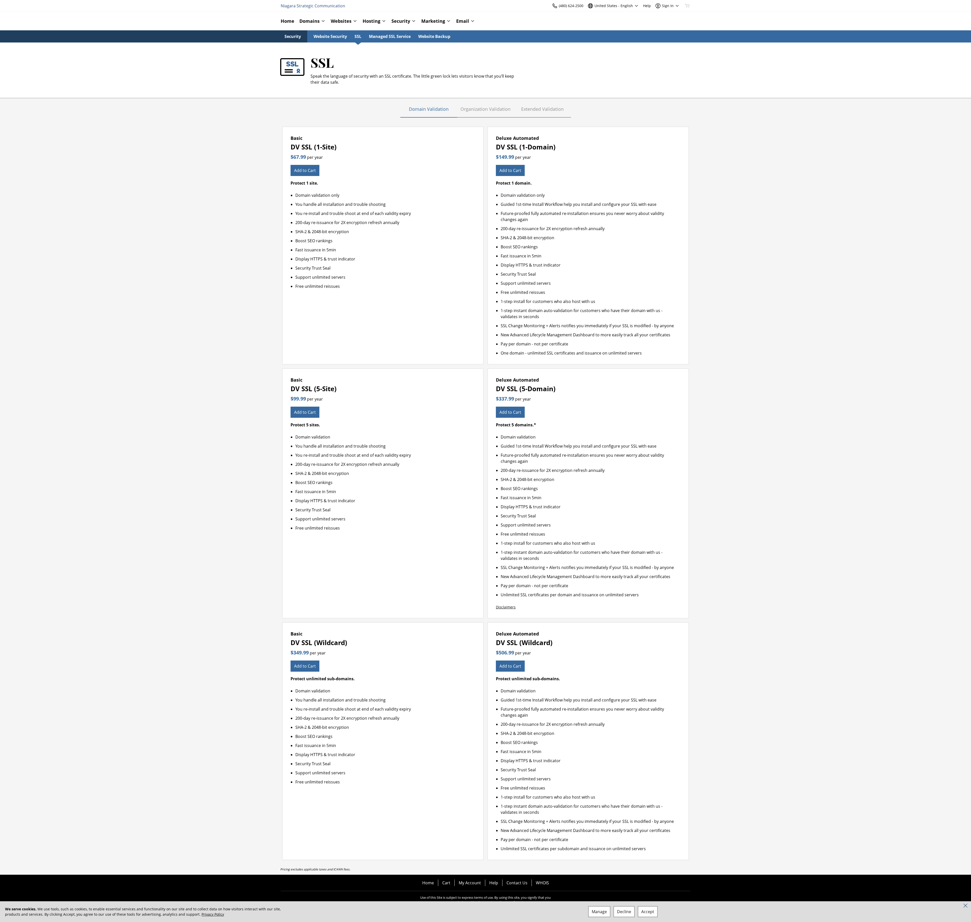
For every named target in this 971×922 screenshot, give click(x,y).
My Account (470, 883)
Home (428, 883)
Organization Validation (485, 109)
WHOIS (542, 883)
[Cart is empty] (687, 6)
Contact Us (516, 883)
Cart (446, 883)
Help (493, 883)
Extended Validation (542, 109)
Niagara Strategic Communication (313, 6)
